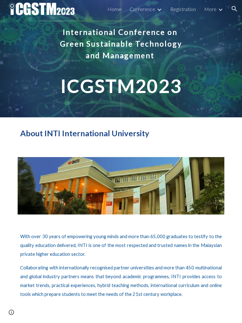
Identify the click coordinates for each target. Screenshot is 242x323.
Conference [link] (142, 9)
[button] (234, 8)
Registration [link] (183, 9)
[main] (121, 58)
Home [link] (114, 9)
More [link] (210, 9)
